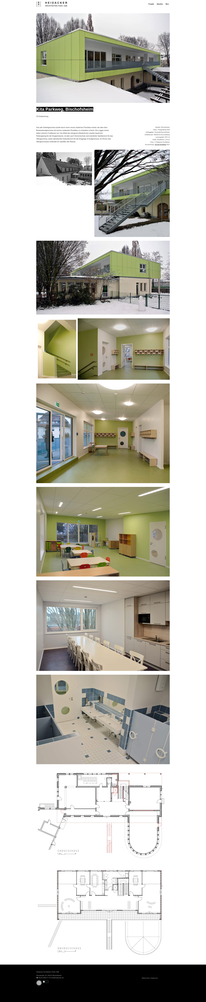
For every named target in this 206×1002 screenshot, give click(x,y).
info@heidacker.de (57, 978)
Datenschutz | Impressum (150, 978)
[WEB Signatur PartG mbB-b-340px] (52, 4)
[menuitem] (151, 4)
